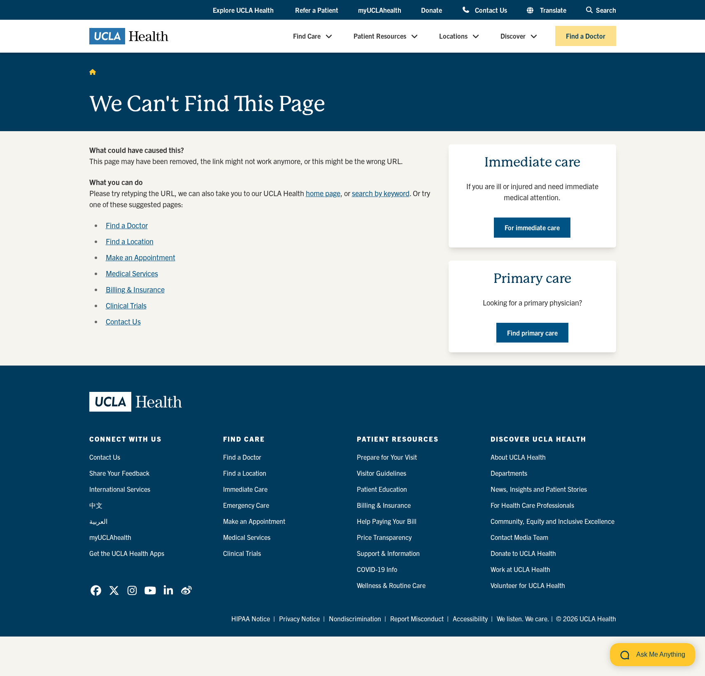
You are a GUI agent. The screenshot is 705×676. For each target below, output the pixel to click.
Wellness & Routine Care (391, 585)
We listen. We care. (523, 618)
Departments (509, 473)
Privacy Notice (299, 618)
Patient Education (382, 489)
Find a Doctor (585, 36)
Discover (513, 36)
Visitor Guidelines (381, 473)
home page (323, 193)
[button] (244, 10)
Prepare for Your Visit (387, 457)
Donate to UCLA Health (523, 553)
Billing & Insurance (135, 289)
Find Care (307, 36)
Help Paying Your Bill (386, 521)
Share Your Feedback (119, 473)
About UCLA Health (518, 457)
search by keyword (381, 193)
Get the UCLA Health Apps (126, 553)
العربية (98, 521)
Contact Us (491, 10)
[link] (95, 590)
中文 (95, 505)
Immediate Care (245, 489)
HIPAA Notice (250, 618)
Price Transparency (384, 537)
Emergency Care (246, 505)
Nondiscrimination (355, 618)
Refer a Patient (316, 10)
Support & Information (388, 553)
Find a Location (130, 241)
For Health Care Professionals (532, 505)
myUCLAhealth (379, 10)
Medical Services (132, 273)
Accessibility (470, 618)
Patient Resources (380, 36)
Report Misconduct (417, 618)
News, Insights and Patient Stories (539, 489)
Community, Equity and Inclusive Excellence (552, 521)
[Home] (92, 71)
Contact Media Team (519, 537)
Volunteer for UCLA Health (528, 585)
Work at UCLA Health (520, 569)
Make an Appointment (140, 257)
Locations (453, 36)
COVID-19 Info (377, 569)
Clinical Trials (126, 305)
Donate (431, 10)
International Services (119, 489)
